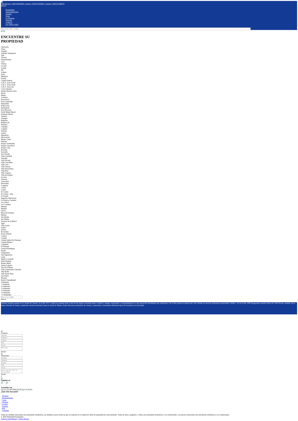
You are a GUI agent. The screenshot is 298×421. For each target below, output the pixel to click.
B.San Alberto (6, 234)
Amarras (4, 179)
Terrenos (5, 396)
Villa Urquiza (6, 173)
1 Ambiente (5, 284)
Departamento (6, 60)
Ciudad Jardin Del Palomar (11, 240)
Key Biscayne (6, 110)
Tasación (9, 20)
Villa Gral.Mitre (7, 162)
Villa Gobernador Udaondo (11, 270)
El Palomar (5, 246)
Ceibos (3, 188)
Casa (3, 62)
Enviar (3, 352)
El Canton (4, 192)
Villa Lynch (5, 225)
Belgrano (4, 120)
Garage (3, 68)
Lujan (3, 257)
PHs (3, 408)
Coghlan (4, 129)
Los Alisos (5, 202)
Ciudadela (4, 244)
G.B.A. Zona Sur (7, 87)
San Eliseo (5, 276)
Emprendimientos (12, 12)
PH (2, 70)
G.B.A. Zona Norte (8, 83)
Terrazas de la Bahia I (9, 221)
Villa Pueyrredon (7, 169)
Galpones (5, 411)
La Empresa (10, 18)
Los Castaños (6, 204)
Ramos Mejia (6, 263)
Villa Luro (4, 165)
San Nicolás (5, 154)
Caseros (4, 236)
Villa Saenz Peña (7, 274)
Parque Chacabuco (8, 146)
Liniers (3, 133)
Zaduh (3, 228)
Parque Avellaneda (8, 144)
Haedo (3, 251)
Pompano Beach (7, 114)
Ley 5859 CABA (12, 25)
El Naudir (4, 196)
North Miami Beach (8, 112)
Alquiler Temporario (8, 53)
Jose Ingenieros (6, 255)
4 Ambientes (5, 291)
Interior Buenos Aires (9, 91)
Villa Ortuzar (5, 167)
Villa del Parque (7, 175)
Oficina (3, 64)
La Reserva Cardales (8, 200)
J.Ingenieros (5, 253)
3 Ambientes (5, 288)
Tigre (3, 223)
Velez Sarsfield (6, 156)
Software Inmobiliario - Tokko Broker (15, 419)
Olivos (3, 211)
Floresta (4, 131)
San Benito (5, 217)
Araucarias (5, 181)
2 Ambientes (5, 286)
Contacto (9, 22)
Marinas (4, 207)
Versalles (4, 158)
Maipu (3, 95)
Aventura (4, 97)
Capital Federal (6, 81)
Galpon (3, 72)
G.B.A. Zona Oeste (8, 85)
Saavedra (4, 152)
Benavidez (5, 183)
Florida (3, 78)
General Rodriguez (8, 249)
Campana (4, 186)
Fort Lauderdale (7, 102)
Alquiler (9, 14)
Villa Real (4, 171)
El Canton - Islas (7, 194)
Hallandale (5, 104)
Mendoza (4, 76)
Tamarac (4, 116)
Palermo (4, 141)
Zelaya (3, 230)
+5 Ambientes (6, 295)
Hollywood (5, 106)
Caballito (4, 127)
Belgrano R (5, 123)
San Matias (5, 219)
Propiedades (10, 10)
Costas (3, 190)
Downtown (5, 99)
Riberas (4, 215)
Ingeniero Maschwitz (8, 198)
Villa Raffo (5, 272)
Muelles (4, 209)
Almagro (4, 118)
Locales (4, 66)
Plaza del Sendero (7, 213)
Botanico (4, 125)
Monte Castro (6, 139)
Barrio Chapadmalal (8, 280)
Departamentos (7, 398)
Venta (8, 16)
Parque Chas (5, 148)
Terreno (4, 57)
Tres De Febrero (7, 267)
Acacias (4, 177)
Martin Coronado (7, 259)
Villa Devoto (5, 160)
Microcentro (5, 137)
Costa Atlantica (6, 89)
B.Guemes (5, 232)
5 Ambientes (5, 293)
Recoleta (4, 150)
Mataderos (5, 135)
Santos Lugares (6, 265)
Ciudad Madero (6, 242)
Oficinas (5, 402)
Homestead (5, 108)
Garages (5, 406)
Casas (4, 400)
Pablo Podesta (6, 261)
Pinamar (4, 278)
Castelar (4, 238)
